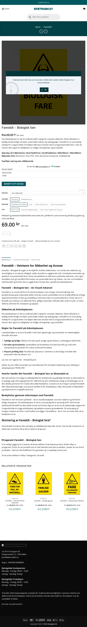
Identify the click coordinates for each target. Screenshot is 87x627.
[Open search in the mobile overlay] (44, 17)
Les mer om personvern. (12, 604)
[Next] (85, 505)
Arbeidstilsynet (29, 360)
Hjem (37, 26)
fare (52, 241)
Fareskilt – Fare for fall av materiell (14, 502)
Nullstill (82, 190)
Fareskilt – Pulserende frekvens (72, 501)
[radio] (14, 199)
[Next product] (41, 31)
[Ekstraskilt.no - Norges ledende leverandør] (43, 9)
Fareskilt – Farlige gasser (43, 501)
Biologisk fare (45, 241)
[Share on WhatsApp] (4, 246)
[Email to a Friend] (16, 246)
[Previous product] (45, 31)
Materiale (5, 204)
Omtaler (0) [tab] (35, 260)
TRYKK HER (20, 368)
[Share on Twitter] (12, 246)
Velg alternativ (15, 509)
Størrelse (5, 193)
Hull (3, 209)
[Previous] (2, 505)
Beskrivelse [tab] (6, 260)
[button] (6, 9)
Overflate (5, 199)
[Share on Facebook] (8, 246)
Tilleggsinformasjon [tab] (21, 260)
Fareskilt (48, 26)
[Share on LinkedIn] (24, 246)
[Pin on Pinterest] (20, 246)
